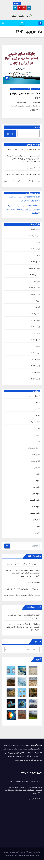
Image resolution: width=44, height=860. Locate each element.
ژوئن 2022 (35, 327)
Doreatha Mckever (32, 197)
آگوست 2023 (34, 288)
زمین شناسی (13, 89)
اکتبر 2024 (35, 229)
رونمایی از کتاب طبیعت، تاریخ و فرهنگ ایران (22, 181)
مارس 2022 (35, 346)
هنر (38, 526)
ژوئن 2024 (35, 248)
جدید (37, 435)
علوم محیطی (35, 513)
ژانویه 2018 (35, 379)
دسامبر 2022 (34, 320)
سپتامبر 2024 (34, 235)
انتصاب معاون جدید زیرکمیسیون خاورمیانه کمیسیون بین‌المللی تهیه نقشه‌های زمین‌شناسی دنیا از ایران (23, 159)
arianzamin (19, 102)
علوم (38, 474)
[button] (3, 23)
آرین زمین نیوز (35, 89)
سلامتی (37, 467)
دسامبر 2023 (34, 268)
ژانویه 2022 (35, 359)
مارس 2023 (35, 314)
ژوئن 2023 (35, 294)
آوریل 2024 (35, 261)
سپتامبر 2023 (34, 281)
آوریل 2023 (35, 307)
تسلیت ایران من (33, 168)
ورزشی (37, 532)
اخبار (38, 402)
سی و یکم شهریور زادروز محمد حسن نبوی (23, 174)
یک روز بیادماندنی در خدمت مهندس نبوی (23, 149)
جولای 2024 (35, 242)
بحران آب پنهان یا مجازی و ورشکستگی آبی (23, 616)
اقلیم (28, 89)
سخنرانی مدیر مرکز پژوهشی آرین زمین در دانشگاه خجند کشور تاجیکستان (23, 209)
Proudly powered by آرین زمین (30, 852)
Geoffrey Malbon (32, 206)
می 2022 (36, 333)
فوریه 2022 (35, 353)
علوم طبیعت (35, 500)
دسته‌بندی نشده (33, 448)
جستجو (37, 127)
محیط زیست (34, 519)
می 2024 (36, 255)
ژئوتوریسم (35, 461)
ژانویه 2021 (35, 366)
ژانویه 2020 (35, 372)
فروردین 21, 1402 (33, 102)
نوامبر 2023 (35, 274)
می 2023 (36, 301)
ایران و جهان (22, 89)
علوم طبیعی (35, 506)
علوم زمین (36, 487)
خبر (38, 441)
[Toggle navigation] (21, 23)
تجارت (37, 428)
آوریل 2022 (35, 340)
